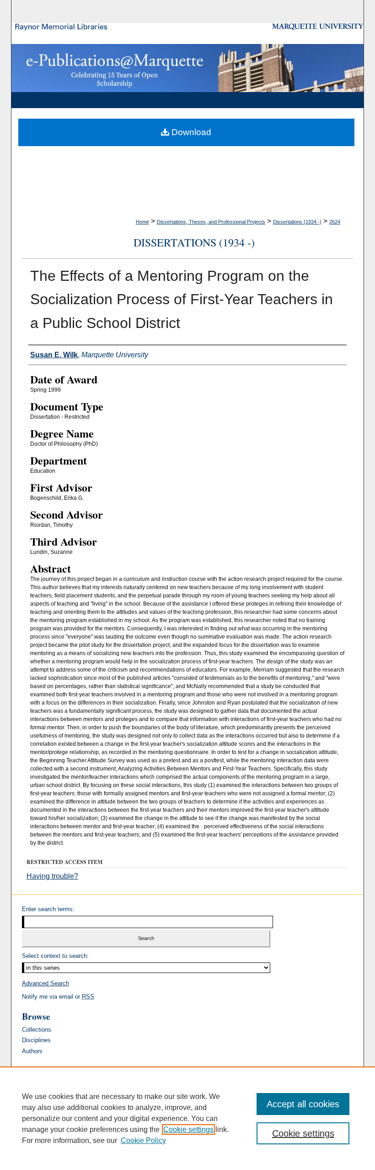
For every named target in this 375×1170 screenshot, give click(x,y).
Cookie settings (188, 1129)
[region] (187, 1118)
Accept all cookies (303, 1104)
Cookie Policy (143, 1140)
